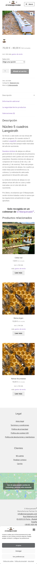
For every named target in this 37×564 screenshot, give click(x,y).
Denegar (19, 551)
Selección (6, 59)
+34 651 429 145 (31, 524)
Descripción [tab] (7, 95)
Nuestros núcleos (8, 151)
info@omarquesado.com (27, 514)
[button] (34, 530)
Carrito (20, 464)
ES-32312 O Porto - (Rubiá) (27, 519)
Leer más (18, 273)
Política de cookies (8, 561)
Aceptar (18, 545)
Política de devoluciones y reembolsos (20, 437)
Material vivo (14, 83)
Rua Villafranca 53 (30, 516)
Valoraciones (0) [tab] (8, 113)
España (34, 522)
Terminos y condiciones (20, 425)
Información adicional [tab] (10, 101)
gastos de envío (17, 54)
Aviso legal (31, 561)
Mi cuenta (20, 456)
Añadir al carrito (20, 71)
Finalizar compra (19, 460)
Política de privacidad (21, 561)
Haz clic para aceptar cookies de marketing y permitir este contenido (19, 486)
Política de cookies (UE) (20, 433)
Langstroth (12, 141)
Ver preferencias (18, 557)
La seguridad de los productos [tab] (14, 107)
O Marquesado (13, 85)
